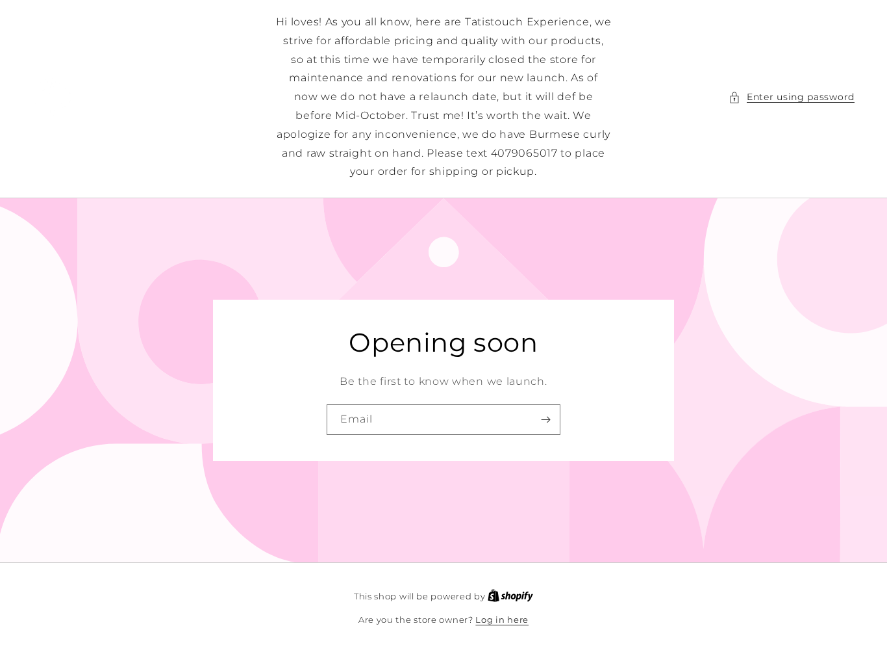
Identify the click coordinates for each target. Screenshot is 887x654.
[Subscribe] (545, 419)
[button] (792, 97)
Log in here (502, 619)
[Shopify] (510, 596)
